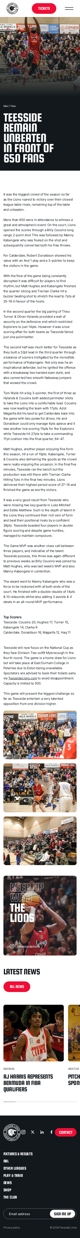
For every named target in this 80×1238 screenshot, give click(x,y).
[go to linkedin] (42, 1132)
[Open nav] (69, 8)
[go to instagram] (23, 1132)
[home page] (11, 1132)
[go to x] (33, 1132)
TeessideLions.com (22, 678)
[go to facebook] (51, 1132)
